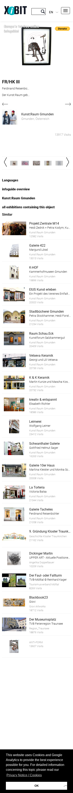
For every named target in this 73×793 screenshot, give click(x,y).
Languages (10, 180)
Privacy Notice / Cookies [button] (24, 775)
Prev (5, 162)
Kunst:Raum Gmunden (37, 114)
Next (67, 162)
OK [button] (36, 785)
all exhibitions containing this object (28, 207)
